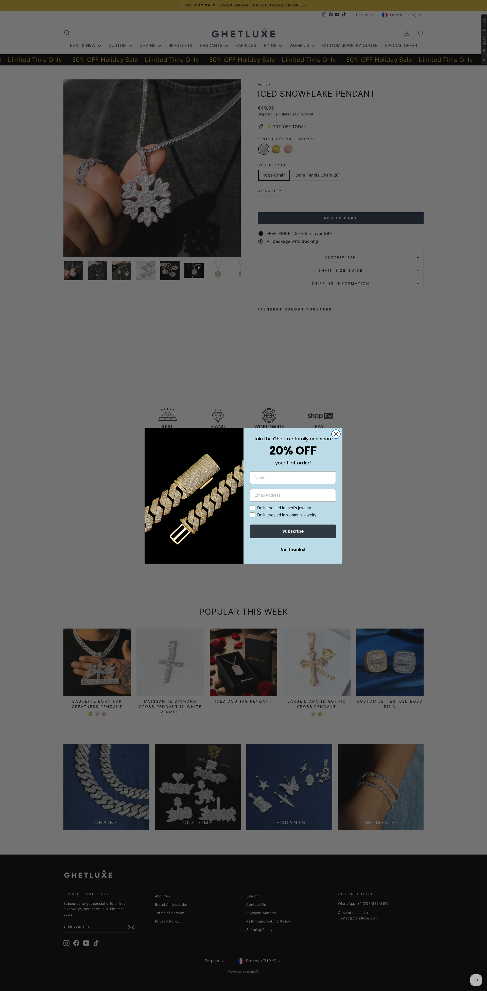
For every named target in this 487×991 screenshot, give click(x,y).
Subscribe (293, 531)
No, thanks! (293, 549)
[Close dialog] (336, 434)
